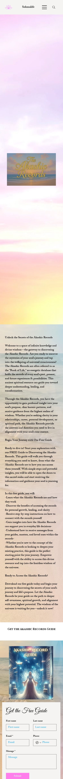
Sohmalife (28, 7)
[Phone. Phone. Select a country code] (38, 743)
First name (11, 721)
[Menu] (44, 7)
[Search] (53, 7)
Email (9, 736)
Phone (36, 736)
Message (10, 751)
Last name (38, 721)
